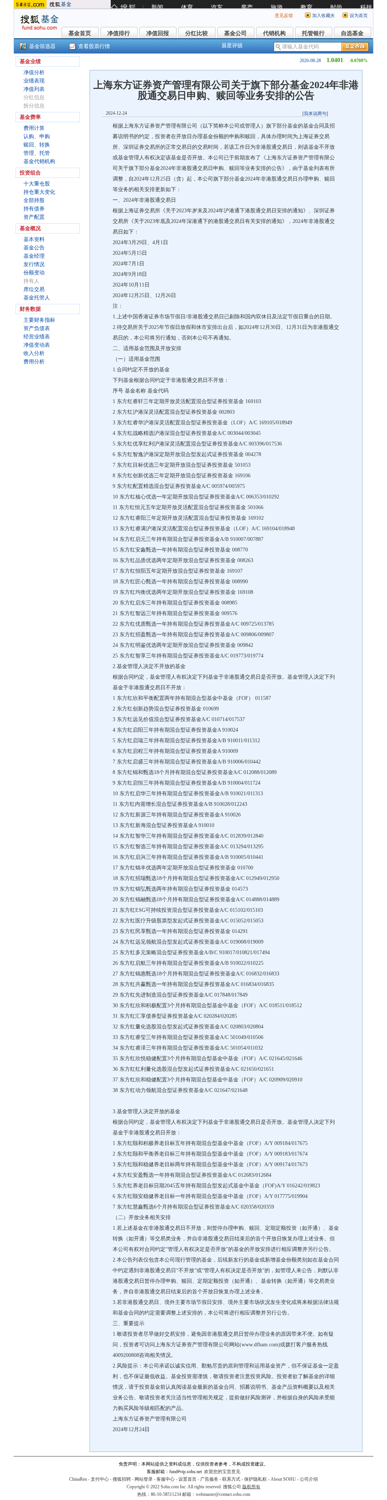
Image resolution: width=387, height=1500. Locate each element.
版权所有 (251, 1486)
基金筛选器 (42, 46)
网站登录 (144, 1479)
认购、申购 (36, 136)
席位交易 (34, 289)
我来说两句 (315, 113)
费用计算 (34, 128)
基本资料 (34, 239)
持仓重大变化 (39, 192)
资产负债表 (36, 328)
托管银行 (313, 33)
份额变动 (34, 273)
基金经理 (34, 256)
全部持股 (34, 200)
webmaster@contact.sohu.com (223, 1494)
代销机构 (274, 33)
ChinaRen (78, 1479)
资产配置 (34, 217)
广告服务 (209, 1479)
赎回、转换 (36, 145)
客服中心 (165, 1479)
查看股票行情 (94, 46)
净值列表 (34, 89)
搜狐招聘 (122, 1479)
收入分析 (34, 353)
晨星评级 (232, 45)
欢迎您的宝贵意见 (222, 1471)
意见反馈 (284, 15)
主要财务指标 (39, 320)
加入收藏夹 (323, 15)
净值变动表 (36, 345)
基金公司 (235, 33)
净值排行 (118, 33)
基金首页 (79, 33)
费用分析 (34, 361)
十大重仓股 (36, 184)
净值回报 (157, 33)
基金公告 (34, 248)
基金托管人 (36, 298)
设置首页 (187, 1479)
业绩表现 (34, 81)
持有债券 (34, 209)
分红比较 (196, 33)
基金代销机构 (39, 161)
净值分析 (34, 72)
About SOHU (283, 1479)
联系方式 (231, 1479)
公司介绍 (309, 1479)
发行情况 (34, 264)
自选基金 (352, 33)
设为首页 (359, 15)
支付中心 (100, 1479)
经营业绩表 (36, 337)
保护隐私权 (255, 1479)
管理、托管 (36, 153)
